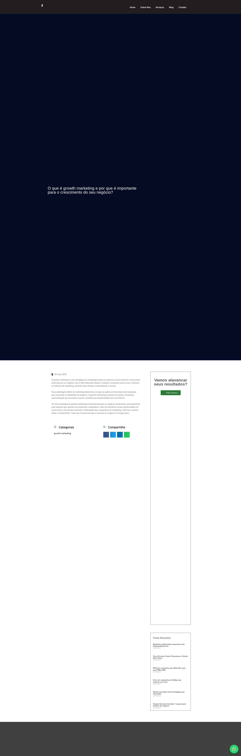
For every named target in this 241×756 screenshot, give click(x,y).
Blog (171, 7)
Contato (182, 7)
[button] (106, 434)
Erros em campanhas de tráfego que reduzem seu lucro (167, 681)
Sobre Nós (145, 7)
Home (132, 7)
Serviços (160, 7)
